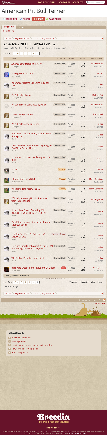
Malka (13, 88)
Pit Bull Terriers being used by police (28, 104)
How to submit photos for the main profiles (32, 345)
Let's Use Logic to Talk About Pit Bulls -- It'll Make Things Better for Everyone (32, 247)
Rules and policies (20, 352)
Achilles (15, 169)
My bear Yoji (97, 95)
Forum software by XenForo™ (48, 433)
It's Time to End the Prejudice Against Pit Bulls (31, 159)
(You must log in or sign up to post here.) (86, 282)
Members (22, 27)
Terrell (13, 172)
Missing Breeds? (19, 341)
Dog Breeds (78, 2)
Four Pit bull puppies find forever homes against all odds (30, 223)
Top (100, 300)
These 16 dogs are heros (22, 114)
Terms (70, 433)
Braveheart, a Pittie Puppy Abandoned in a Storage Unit (32, 135)
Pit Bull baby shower (21, 95)
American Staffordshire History (26, 64)
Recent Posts (8, 31)
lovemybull (15, 76)
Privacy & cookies (80, 433)
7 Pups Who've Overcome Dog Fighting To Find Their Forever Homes (31, 147)
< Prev (16, 53)
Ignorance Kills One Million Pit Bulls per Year (30, 84)
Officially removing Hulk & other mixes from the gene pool (29, 200)
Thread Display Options (53, 279)
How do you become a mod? (25, 348)
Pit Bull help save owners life (25, 124)
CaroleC (99, 73)
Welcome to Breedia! (21, 337)
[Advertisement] (26, 378)
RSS (104, 300)
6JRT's (13, 107)
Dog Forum (64, 2)
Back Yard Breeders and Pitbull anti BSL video (33, 267)
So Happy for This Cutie (22, 73)
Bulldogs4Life (16, 67)
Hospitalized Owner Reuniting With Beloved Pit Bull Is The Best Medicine (28, 211)
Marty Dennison (17, 182)
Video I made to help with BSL (25, 188)
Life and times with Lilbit (23, 179)
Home (95, 300)
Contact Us (83, 300)
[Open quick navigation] (102, 39)
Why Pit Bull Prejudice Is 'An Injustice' (29, 258)
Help (89, 300)
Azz (101, 84)
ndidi (100, 124)
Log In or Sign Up (47, 2)
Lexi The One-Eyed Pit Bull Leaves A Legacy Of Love (28, 235)
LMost (100, 135)
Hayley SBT (15, 270)
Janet (100, 146)
